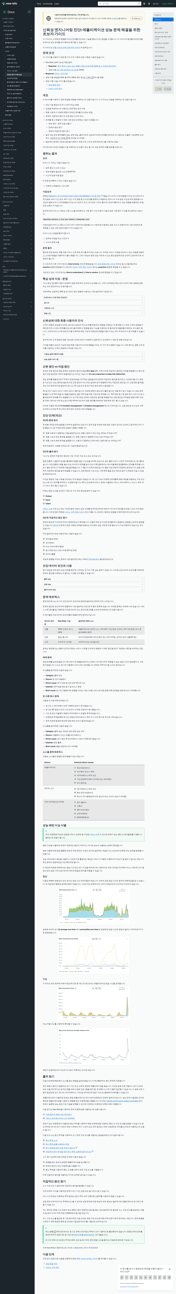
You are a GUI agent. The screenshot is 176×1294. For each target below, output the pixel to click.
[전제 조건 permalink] (55, 52)
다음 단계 (158, 73)
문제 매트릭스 (94, 559)
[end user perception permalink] (85, 320)
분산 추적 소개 (51, 1140)
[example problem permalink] (53, 657)
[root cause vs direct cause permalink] (71, 366)
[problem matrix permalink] (61, 596)
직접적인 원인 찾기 (161, 69)
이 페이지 (115, 18)
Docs (39, 3)
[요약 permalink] (48, 158)
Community (48, 3)
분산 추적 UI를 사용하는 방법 (57, 1144)
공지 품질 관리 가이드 (107, 264)
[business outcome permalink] (53, 191)
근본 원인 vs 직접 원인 (162, 43)
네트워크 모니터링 (70, 70)
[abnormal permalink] (48, 979)
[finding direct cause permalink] (67, 1181)
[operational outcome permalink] (53, 248)
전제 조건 (158, 19)
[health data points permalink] (73, 565)
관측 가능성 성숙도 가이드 (87, 1258)
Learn (56, 3)
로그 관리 (87, 77)
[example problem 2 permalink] (60, 696)
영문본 (84, 18)
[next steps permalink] (56, 1254)
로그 (59, 70)
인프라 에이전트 (109, 66)
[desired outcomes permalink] (59, 153)
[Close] (170, 1269)
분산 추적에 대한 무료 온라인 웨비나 (60, 1148)
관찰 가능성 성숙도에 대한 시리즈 (66, 47)
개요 (156, 24)
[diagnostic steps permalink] (63, 415)
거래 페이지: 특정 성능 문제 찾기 (59, 1114)
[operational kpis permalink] (69, 278)
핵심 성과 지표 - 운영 (161, 32)
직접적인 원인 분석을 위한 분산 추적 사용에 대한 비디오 (68, 1151)
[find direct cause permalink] (69, 517)
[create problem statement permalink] (59, 420)
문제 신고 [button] (137, 18)
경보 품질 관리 (54, 85)
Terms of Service (132, 1286)
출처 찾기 (158, 64)
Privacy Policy (123, 1286)
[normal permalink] (48, 876)
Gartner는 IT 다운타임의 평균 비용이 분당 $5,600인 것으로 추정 (75, 196)
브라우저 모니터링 (57, 138)
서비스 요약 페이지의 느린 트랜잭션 (60, 1118)
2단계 (55, 525)
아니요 (167, 89)
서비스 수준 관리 (61, 73)
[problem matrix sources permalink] (64, 752)
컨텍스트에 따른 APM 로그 (91, 66)
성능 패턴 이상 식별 (161, 60)
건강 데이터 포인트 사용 (162, 52)
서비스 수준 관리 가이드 (82, 267)
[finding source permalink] (56, 1076)
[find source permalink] (60, 451)
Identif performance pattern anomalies (122, 1101)
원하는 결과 (158, 28)
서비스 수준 (47, 509)
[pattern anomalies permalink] (68, 825)
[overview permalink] (50, 95)
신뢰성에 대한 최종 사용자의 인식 (163, 38)
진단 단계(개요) (159, 47)
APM (51, 1231)
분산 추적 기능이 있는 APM (69, 66)
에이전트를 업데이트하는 (84, 1234)
